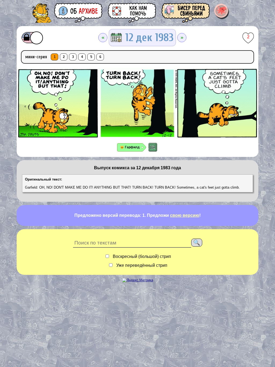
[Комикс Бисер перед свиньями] (186, 13)
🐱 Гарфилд (130, 147)
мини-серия (36, 56)
